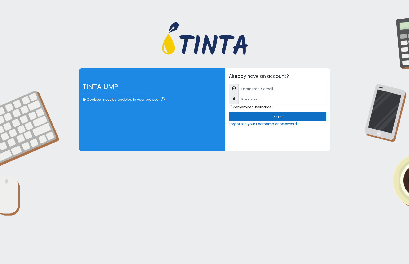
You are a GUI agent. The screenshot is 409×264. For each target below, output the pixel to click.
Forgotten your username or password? (264, 123)
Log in (278, 116)
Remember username (252, 106)
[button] (164, 100)
